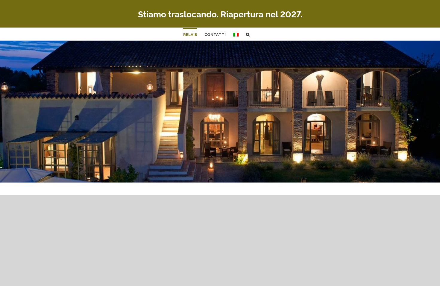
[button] (248, 34)
